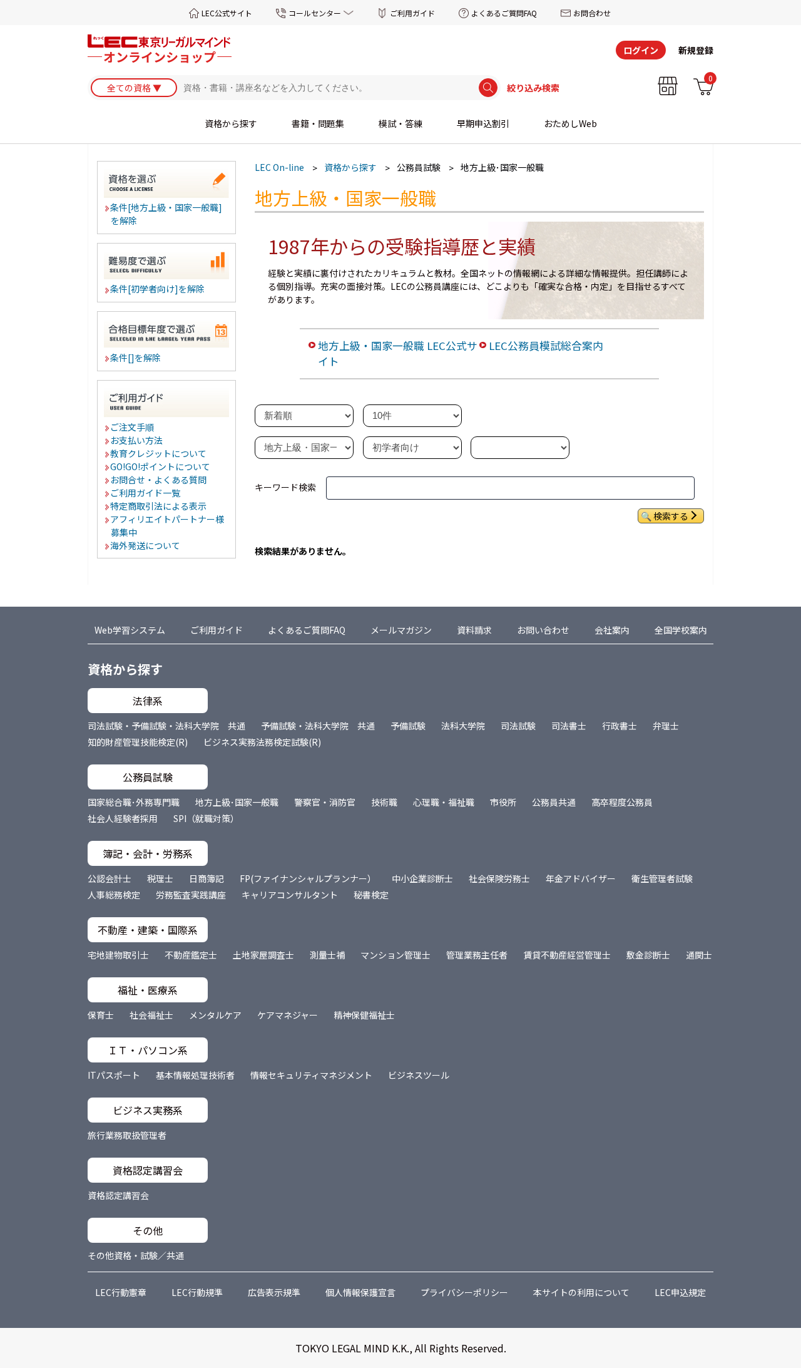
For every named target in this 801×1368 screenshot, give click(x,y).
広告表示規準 (274, 1292)
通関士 (699, 955)
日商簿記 (206, 878)
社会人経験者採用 (123, 818)
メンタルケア (215, 1015)
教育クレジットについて (159, 453)
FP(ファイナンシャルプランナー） (308, 878)
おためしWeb (570, 123)
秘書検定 (371, 894)
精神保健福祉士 (364, 1015)
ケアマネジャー (287, 1015)
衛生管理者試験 (662, 878)
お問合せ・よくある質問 (159, 479)
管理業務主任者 (477, 955)
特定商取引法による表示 (159, 506)
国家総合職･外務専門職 (134, 802)
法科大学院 (463, 725)
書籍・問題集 (318, 123)
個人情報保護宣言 (360, 1292)
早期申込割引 (483, 123)
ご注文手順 (133, 427)
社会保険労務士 (499, 878)
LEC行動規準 (197, 1292)
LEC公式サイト (227, 13)
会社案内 (612, 630)
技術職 (384, 802)
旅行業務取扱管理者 (127, 1135)
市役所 (503, 802)
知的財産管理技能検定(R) (138, 742)
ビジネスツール (418, 1075)
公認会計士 (109, 878)
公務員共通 (554, 802)
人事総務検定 (114, 894)
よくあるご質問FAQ (504, 13)
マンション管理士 (395, 955)
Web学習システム (129, 630)
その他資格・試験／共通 (136, 1255)
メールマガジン (401, 630)
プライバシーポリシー (464, 1292)
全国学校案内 (681, 630)
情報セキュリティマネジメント (311, 1075)
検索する (670, 516)
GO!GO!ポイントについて (161, 466)
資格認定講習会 (118, 1195)
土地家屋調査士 (263, 955)
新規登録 (695, 50)
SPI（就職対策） (206, 818)
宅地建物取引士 (118, 955)
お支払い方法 (137, 440)
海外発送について (146, 545)
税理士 (160, 878)
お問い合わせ (543, 630)
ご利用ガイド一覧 (146, 492)
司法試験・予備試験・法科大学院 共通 (166, 725)
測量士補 (327, 955)
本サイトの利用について (581, 1292)
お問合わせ (592, 13)
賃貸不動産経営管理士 (567, 955)
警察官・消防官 (324, 802)
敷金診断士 (648, 955)
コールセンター (314, 13)
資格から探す (231, 123)
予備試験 (408, 725)
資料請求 (474, 630)
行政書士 (619, 725)
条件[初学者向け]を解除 (158, 288)
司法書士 (568, 725)
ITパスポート (114, 1075)
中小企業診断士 (422, 878)
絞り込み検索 (533, 87)
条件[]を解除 (136, 357)
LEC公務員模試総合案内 (546, 345)
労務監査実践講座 (191, 894)
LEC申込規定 (680, 1292)
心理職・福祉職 (443, 802)
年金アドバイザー (581, 878)
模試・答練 (400, 123)
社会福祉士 (151, 1015)
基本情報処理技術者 (195, 1075)
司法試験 (518, 725)
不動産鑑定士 (191, 955)
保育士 (101, 1015)
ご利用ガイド (412, 13)
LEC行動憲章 (120, 1292)
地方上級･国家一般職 (236, 802)
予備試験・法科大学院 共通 (318, 725)
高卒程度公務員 (622, 802)
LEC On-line (279, 167)
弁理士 (666, 725)
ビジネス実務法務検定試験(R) (262, 742)
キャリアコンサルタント (290, 894)
